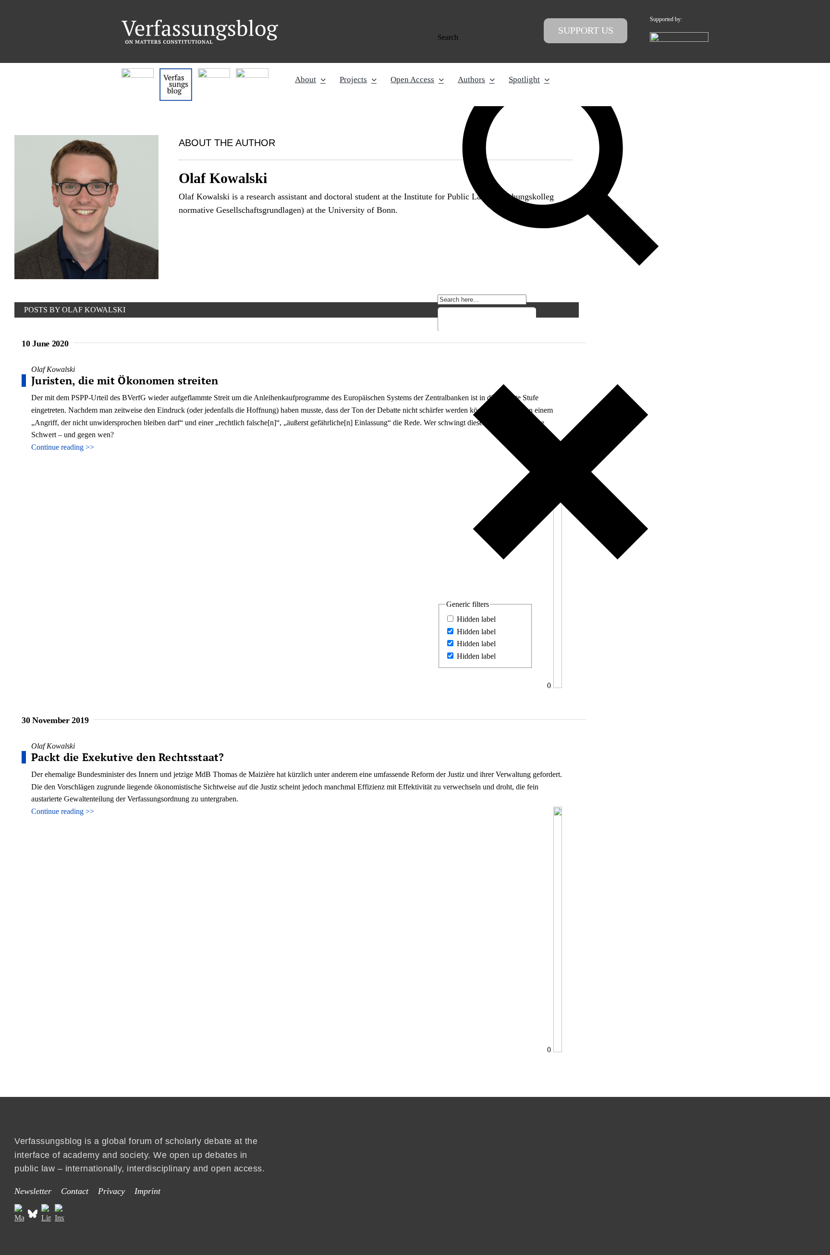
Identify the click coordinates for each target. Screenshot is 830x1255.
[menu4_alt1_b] (138, 72)
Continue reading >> (62, 447)
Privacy (111, 1191)
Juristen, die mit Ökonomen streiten (125, 380)
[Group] (200, 23)
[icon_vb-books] (252, 72)
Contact (74, 1191)
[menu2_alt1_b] (214, 72)
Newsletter (32, 1191)
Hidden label (476, 619)
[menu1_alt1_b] (175, 72)
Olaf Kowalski (53, 369)
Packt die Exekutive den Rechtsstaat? (127, 757)
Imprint (147, 1191)
